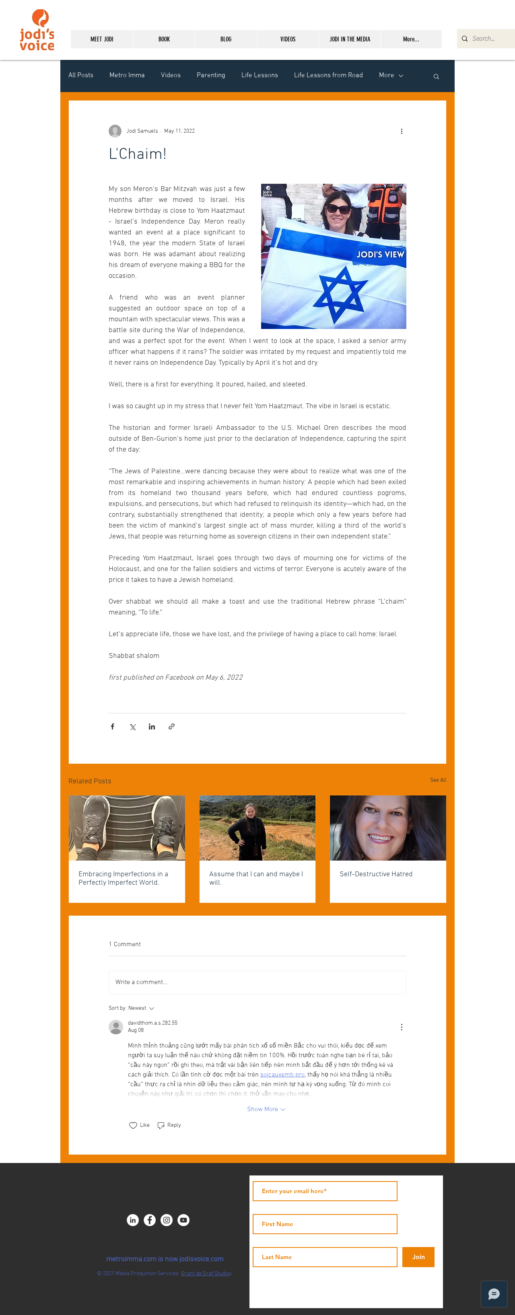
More (386, 76)
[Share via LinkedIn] (152, 726)
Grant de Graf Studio (205, 1273)
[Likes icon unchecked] (133, 1125)
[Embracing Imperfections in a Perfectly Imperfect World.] (127, 828)
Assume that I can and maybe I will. (256, 878)
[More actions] (401, 131)
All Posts (80, 76)
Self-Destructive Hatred (376, 874)
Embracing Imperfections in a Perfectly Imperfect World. (123, 878)
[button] (436, 76)
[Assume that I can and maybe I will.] (258, 828)
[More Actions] (401, 1027)
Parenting (211, 76)
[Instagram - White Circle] (167, 1220)
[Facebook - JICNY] (150, 1220)
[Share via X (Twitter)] (132, 726)
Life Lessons (259, 76)
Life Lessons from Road (328, 76)
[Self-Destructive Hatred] (388, 828)
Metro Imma (127, 76)
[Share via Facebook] (112, 726)
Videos (171, 76)
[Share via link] (171, 726)
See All (438, 780)
